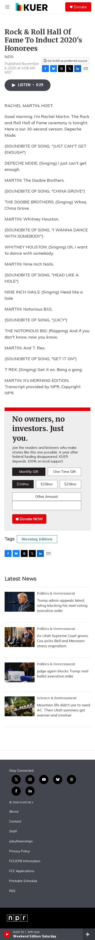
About (13, 811)
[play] (7, 934)
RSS (12, 891)
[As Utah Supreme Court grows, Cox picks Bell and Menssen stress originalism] (20, 637)
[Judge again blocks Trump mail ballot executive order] (20, 672)
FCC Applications (21, 871)
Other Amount (46, 496)
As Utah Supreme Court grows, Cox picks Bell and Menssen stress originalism (63, 640)
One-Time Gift (64, 471)
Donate (80, 7)
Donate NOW (31, 519)
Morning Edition (37, 539)
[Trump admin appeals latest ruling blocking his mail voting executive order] (20, 602)
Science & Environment (57, 698)
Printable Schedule (23, 881)
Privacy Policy (19, 851)
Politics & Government (56, 593)
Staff (13, 831)
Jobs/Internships (21, 841)
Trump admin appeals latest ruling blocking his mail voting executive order (62, 605)
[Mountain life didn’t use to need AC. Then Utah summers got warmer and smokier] (20, 706)
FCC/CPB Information (24, 861)
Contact (15, 821)
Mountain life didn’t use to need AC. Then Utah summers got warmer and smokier (63, 710)
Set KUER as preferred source (67, 61)
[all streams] (89, 934)
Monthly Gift (29, 471)
